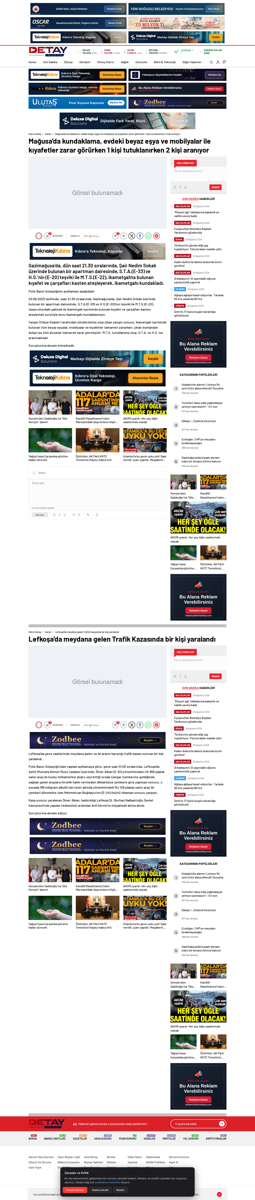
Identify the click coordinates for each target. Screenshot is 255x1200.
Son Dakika (50, 62)
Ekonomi (141, 62)
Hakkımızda (153, 1157)
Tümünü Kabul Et (75, 1190)
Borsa (33, 1137)
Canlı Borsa (91, 1157)
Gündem (84, 62)
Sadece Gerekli (100, 1190)
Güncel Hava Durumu (41, 1157)
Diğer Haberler (192, 62)
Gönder (39, 514)
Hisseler (149, 1137)
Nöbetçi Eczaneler (68, 1162)
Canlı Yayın (35, 1167)
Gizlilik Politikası (155, 1162)
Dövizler (111, 1162)
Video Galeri (135, 1157)
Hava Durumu (103, 1137)
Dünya (68, 62)
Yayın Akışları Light (68, 1157)
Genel (32, 62)
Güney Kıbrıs (105, 62)
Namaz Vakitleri (55, 1137)
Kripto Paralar (216, 1137)
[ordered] (73, 515)
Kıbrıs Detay (35, 133)
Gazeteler (80, 1137)
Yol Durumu (191, 1137)
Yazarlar (133, 1162)
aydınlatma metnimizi (107, 1182)
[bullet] (79, 515)
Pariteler (169, 1137)
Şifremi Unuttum (179, 1157)
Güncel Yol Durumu (40, 1162)
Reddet (120, 1190)
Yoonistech (7, 1152)
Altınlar (111, 1157)
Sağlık (125, 62)
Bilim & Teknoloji (165, 62)
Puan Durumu (127, 1137)
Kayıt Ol (173, 1162)
